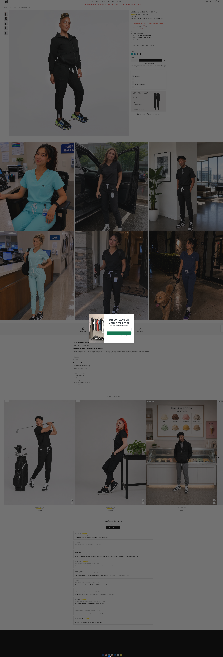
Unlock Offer (119, 333)
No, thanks (119, 338)
